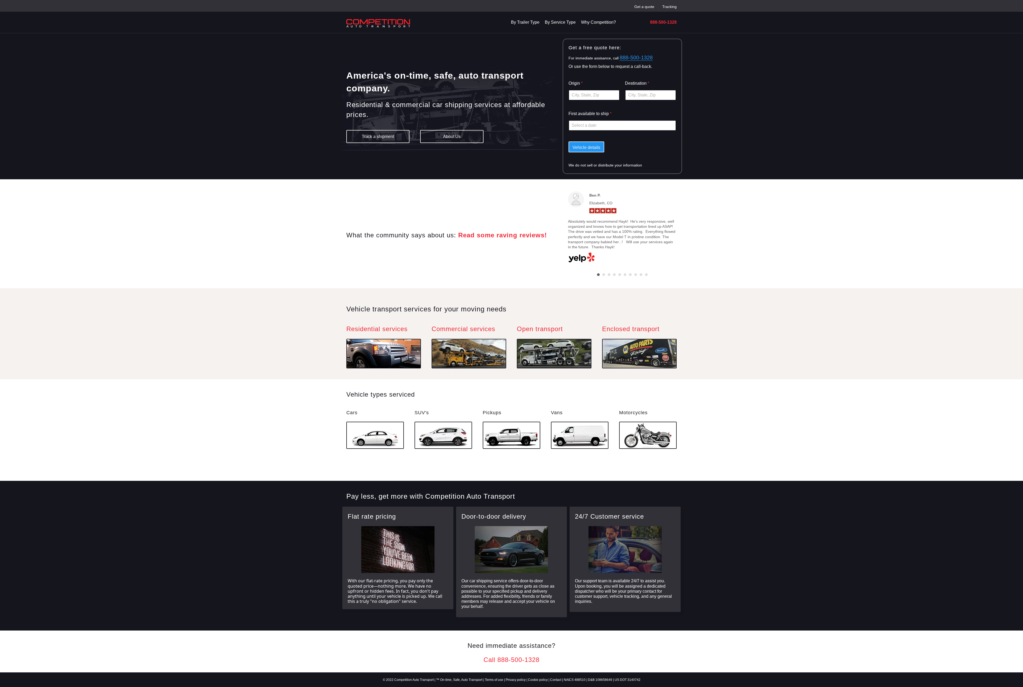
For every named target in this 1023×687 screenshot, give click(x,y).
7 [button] (630, 274)
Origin (576, 83)
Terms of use (494, 680)
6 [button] (625, 274)
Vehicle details (586, 147)
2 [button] (603, 274)
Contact (555, 680)
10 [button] (646, 274)
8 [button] (635, 274)
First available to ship (590, 113)
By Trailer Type (525, 22)
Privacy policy (516, 680)
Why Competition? (598, 22)
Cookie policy (538, 680)
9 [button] (641, 274)
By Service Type (560, 22)
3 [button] (609, 274)
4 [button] (614, 274)
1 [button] (598, 274)
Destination (637, 83)
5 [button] (619, 274)
